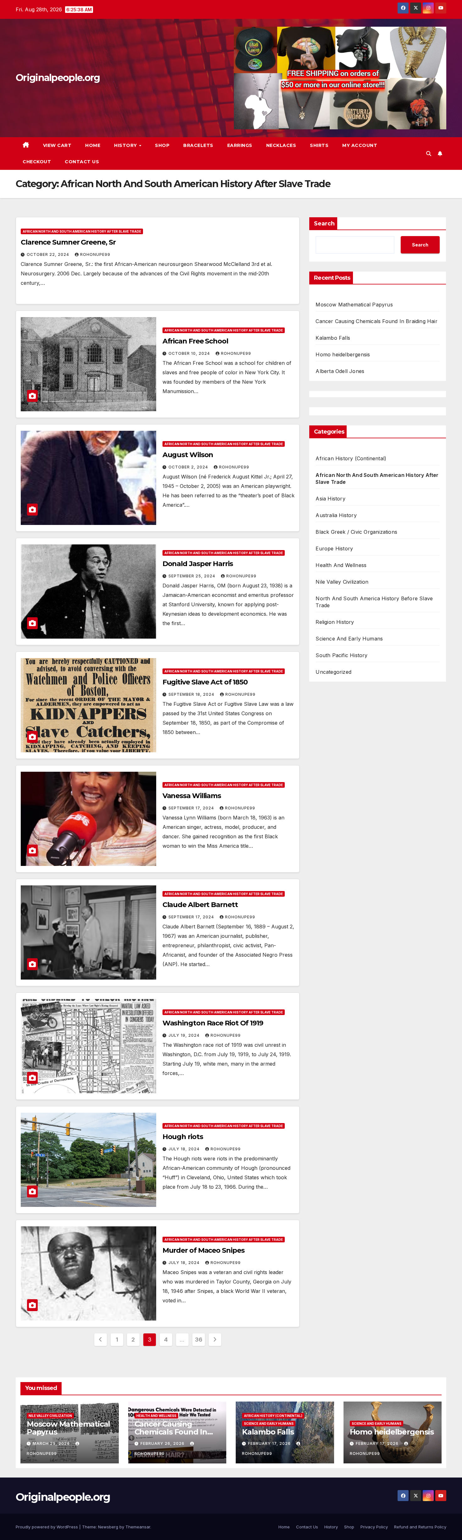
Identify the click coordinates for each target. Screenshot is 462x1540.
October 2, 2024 (188, 467)
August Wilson (187, 455)
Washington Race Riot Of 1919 (212, 1023)
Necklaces (281, 145)
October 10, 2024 (189, 353)
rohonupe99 (95, 254)
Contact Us (82, 162)
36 (198, 1339)
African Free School (195, 341)
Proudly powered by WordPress (47, 1526)
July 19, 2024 (184, 1035)
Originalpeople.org (58, 78)
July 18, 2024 (184, 1149)
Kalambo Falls (333, 338)
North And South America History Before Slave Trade (374, 601)
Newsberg (108, 1526)
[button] (428, 153)
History (126, 145)
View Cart (57, 145)
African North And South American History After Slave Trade (82, 231)
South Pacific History (341, 655)
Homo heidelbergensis (343, 354)
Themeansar (137, 1526)
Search (324, 223)
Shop (162, 145)
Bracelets (198, 145)
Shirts (319, 145)
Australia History (336, 515)
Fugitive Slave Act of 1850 (205, 682)
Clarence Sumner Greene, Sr (68, 242)
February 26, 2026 (163, 1443)
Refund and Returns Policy (420, 1526)
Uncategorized (333, 672)
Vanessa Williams (191, 796)
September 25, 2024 (192, 576)
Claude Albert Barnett (200, 904)
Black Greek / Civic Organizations (356, 532)
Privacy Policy (374, 1526)
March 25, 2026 (52, 1443)
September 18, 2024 (192, 694)
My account (359, 145)
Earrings (239, 145)
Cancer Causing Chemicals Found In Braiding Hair (376, 321)
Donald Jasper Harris (197, 563)
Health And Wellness (341, 565)
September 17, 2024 (191, 808)
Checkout (37, 162)
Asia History (330, 498)
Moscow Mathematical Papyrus (354, 304)
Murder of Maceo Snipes (203, 1250)
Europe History (334, 548)
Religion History (335, 622)
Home (92, 145)
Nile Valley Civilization (342, 582)
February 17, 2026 (270, 1443)
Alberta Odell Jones (340, 371)
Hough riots (182, 1136)
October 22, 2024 (48, 254)
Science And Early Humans (349, 638)
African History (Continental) (351, 458)
